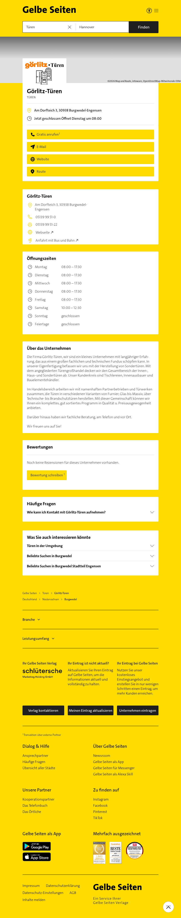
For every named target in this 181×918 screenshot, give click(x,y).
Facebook (100, 805)
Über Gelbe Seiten (110, 746)
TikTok (98, 818)
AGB (73, 893)
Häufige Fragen (34, 762)
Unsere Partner (37, 790)
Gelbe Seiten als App (108, 762)
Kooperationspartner (39, 799)
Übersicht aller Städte (39, 768)
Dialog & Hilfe (36, 746)
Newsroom (101, 755)
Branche (29, 619)
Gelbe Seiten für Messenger (114, 768)
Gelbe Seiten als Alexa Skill (113, 774)
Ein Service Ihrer (110, 900)
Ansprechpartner (35, 755)
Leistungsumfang (36, 638)
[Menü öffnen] (156, 10)
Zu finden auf (106, 790)
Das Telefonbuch (35, 805)
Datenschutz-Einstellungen (43, 893)
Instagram (101, 799)
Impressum (31, 886)
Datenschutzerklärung (63, 886)
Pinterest (100, 812)
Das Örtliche (32, 812)
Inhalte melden (34, 900)
